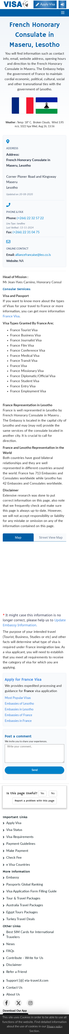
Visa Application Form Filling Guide (31, 891)
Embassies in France (18, 720)
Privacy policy (54, 1026)
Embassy (12, 877)
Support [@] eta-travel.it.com (27, 980)
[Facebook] (6, 1003)
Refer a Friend (16, 972)
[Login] (62, 4)
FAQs (10, 951)
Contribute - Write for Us (24, 958)
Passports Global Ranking (24, 884)
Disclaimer (14, 965)
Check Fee (14, 857)
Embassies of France (18, 715)
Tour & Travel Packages (23, 898)
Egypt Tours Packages (22, 912)
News (10, 944)
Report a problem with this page (34, 800)
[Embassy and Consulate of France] (23, 105)
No (53, 793)
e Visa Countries (18, 864)
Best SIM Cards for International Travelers (30, 935)
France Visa (11, 316)
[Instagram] (30, 1003)
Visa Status (14, 830)
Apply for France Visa (23, 679)
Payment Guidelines (20, 844)
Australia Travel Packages (24, 905)
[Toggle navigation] (62, 12)
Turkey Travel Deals (20, 919)
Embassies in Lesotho (19, 709)
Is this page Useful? (21, 793)
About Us (13, 994)
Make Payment (17, 851)
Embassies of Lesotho (19, 703)
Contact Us (14, 987)
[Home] (16, 4)
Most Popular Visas (18, 697)
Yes (42, 793)
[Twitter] (18, 1003)
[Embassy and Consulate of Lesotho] (47, 105)
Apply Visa (13, 823)
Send (35, 770)
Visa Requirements (19, 837)
